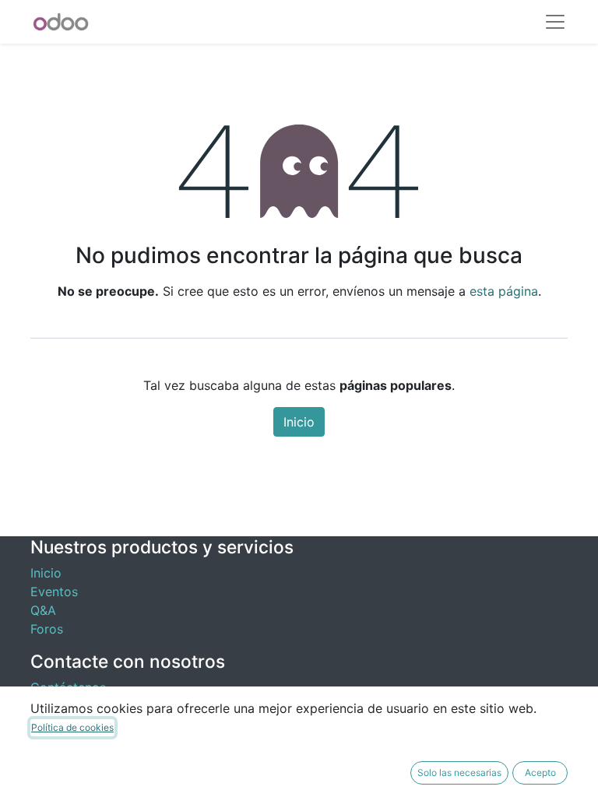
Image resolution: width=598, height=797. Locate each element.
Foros (46, 629)
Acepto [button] (540, 772)
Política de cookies (72, 727)
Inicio (299, 422)
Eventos (54, 591)
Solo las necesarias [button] (459, 772)
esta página (504, 291)
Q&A (43, 610)
